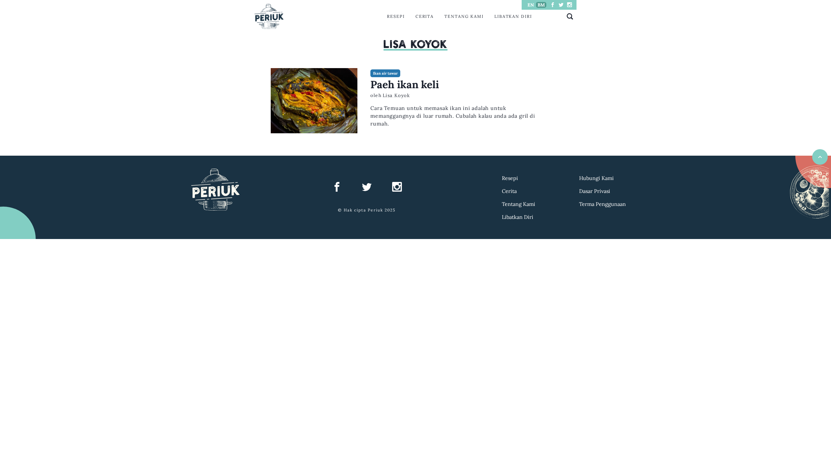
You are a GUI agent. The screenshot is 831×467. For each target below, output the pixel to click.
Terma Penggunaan (602, 204)
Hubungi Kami (596, 178)
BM (541, 5)
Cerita (425, 16)
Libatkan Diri (513, 16)
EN (530, 5)
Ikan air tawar (385, 73)
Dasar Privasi (594, 191)
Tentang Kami (464, 16)
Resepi (396, 16)
